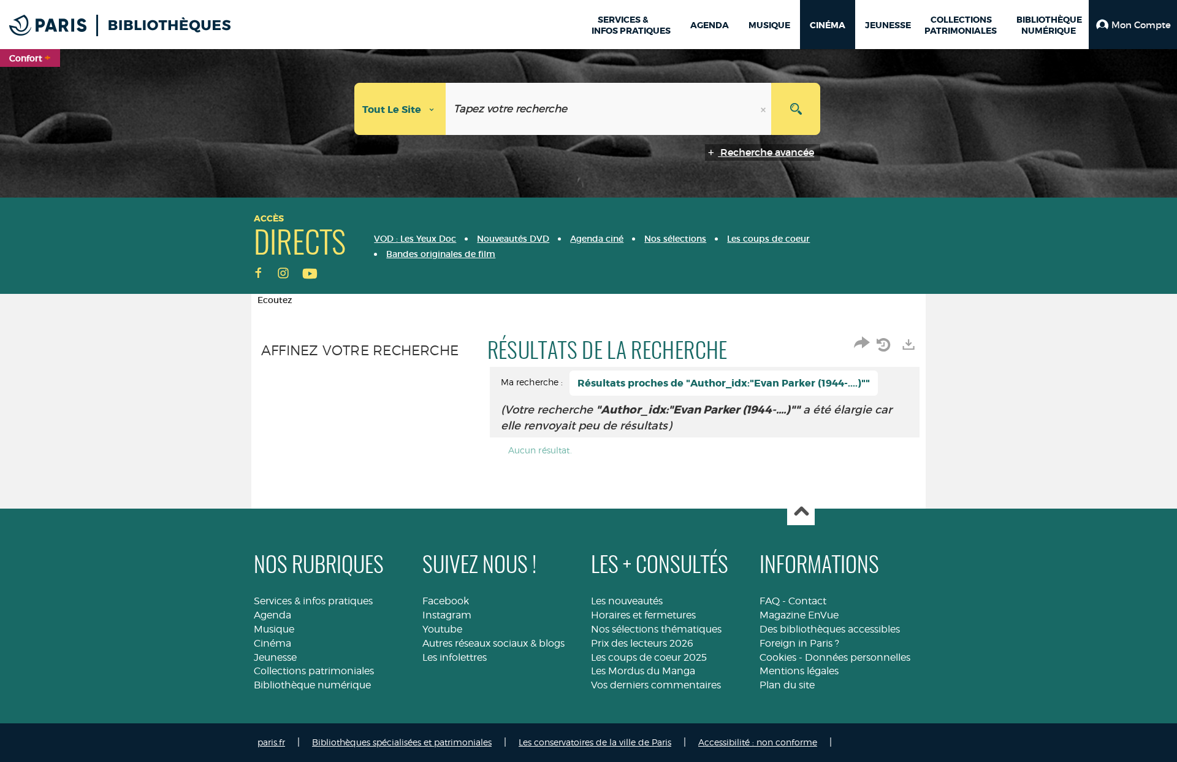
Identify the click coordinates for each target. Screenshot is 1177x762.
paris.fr (271, 742)
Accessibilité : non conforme (757, 742)
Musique (274, 629)
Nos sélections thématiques (656, 629)
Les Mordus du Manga (643, 671)
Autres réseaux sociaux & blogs (493, 643)
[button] (1133, 24)
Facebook (445, 601)
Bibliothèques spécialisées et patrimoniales (402, 742)
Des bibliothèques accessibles (830, 629)
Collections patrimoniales (314, 671)
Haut (801, 512)
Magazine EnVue (799, 615)
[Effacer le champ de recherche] (764, 109)
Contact (807, 601)
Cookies (778, 657)
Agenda (272, 615)
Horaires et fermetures (643, 615)
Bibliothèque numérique (312, 685)
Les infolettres (454, 657)
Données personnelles (857, 657)
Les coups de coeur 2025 (649, 657)
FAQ (770, 601)
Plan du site (787, 685)
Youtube (442, 629)
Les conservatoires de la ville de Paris (595, 742)
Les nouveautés (627, 601)
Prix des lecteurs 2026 (642, 643)
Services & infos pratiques (313, 601)
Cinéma (272, 643)
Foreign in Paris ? (799, 643)
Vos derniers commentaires (656, 685)
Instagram (446, 615)
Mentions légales (799, 671)
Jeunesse (275, 657)
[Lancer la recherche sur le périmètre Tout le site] (795, 109)
